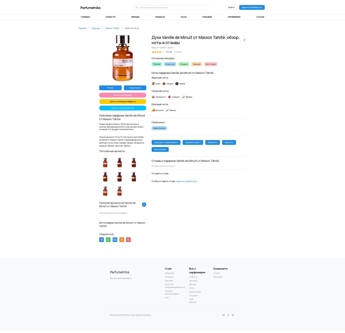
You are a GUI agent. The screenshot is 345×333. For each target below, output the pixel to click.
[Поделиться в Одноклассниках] (121, 239)
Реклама (169, 280)
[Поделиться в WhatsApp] (108, 239)
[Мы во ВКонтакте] (223, 315)
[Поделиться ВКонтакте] (115, 239)
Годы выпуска (192, 300)
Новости (110, 17)
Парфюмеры (234, 17)
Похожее (193, 295)
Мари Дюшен (159, 128)
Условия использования (170, 292)
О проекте (170, 273)
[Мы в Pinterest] (232, 315)
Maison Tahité (112, 28)
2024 (170, 47)
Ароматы (160, 17)
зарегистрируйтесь (186, 181)
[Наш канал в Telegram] (228, 315)
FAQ (166, 297)
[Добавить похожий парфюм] (144, 204)
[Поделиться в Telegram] (101, 239)
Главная (85, 17)
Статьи (260, 17)
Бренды (135, 17)
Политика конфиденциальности (170, 285)
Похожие (207, 17)
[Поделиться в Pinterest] (128, 239)
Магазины (217, 277)
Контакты (169, 277)
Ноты (184, 17)
